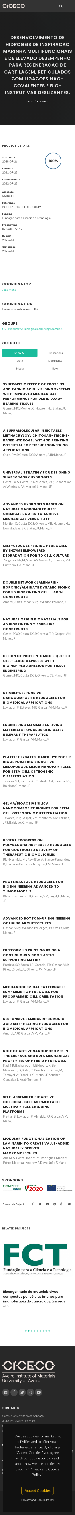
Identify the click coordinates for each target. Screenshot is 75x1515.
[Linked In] (5, 1392)
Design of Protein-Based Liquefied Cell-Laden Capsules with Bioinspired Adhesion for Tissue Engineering (36, 663)
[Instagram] (30, 1392)
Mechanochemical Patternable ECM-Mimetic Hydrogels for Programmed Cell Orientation (34, 992)
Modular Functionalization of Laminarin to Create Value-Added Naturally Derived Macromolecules (36, 1145)
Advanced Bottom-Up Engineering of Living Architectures (37, 920)
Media (20, 368)
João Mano (9, 289)
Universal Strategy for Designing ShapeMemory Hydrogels (36, 474)
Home (30, 101)
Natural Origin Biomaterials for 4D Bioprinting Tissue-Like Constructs (36, 624)
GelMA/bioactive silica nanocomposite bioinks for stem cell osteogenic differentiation (36, 808)
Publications (55, 352)
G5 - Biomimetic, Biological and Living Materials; (32, 328)
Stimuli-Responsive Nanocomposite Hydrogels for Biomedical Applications (34, 698)
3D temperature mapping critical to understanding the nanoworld (32, 1311)
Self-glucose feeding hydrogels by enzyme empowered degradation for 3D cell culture (36, 551)
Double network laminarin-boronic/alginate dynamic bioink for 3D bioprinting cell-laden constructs (36, 589)
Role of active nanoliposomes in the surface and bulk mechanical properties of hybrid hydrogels (36, 1056)
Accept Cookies (38, 1490)
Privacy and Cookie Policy (37, 1499)
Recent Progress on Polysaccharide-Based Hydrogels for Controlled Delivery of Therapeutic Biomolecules (37, 847)
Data (20, 360)
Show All (19, 352)
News (55, 368)
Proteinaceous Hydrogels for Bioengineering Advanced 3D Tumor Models (33, 887)
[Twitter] (22, 1392)
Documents (55, 360)
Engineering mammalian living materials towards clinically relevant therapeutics (33, 730)
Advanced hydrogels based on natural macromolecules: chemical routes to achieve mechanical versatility (33, 511)
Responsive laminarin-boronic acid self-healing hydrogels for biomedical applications (35, 1024)
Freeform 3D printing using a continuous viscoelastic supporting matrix (31, 955)
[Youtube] (38, 1392)
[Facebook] (14, 1392)
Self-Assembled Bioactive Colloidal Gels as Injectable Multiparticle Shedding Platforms (31, 1104)
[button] (26, 1331)
